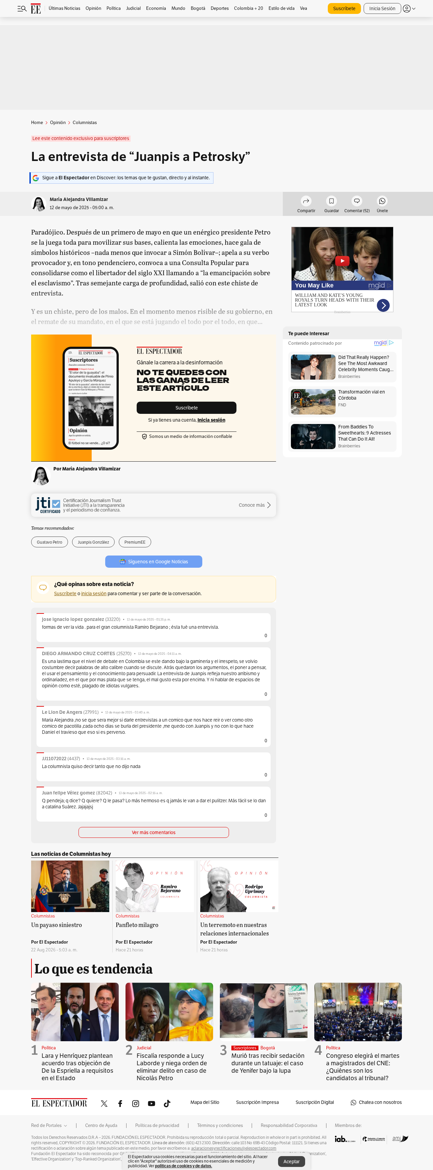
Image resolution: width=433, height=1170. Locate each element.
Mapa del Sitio (204, 1102)
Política (49, 1048)
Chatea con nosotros (380, 1102)
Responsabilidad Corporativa (289, 1125)
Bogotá (267, 1048)
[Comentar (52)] (356, 202)
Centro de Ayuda (101, 1125)
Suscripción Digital (315, 1102)
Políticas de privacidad (157, 1125)
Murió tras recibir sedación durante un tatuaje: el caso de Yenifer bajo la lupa (267, 1063)
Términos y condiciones (220, 1125)
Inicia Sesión (382, 9)
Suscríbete (344, 9)
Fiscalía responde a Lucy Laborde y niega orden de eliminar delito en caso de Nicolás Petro (172, 1067)
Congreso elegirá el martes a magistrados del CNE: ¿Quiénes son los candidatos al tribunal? (363, 1067)
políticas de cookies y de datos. (183, 1165)
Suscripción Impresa (257, 1102)
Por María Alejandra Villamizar (86, 469)
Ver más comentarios (154, 832)
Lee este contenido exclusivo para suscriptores (80, 138)
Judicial (144, 1048)
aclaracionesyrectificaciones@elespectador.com (233, 1148)
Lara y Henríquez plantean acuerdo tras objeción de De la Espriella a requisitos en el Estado (77, 1067)
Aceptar (291, 1162)
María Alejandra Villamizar (79, 199)
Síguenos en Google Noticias (158, 562)
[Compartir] (306, 202)
